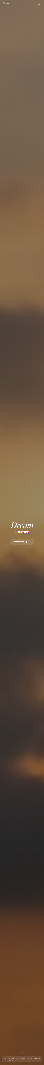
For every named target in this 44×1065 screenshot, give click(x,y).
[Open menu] (39, 3)
